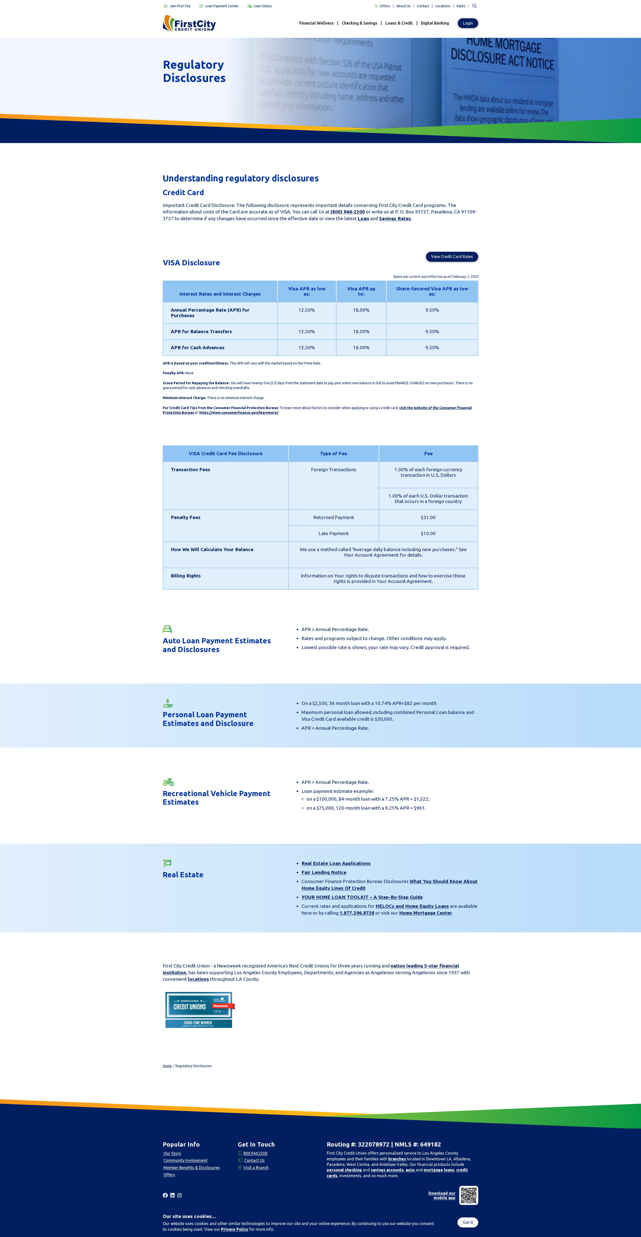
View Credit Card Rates (452, 256)
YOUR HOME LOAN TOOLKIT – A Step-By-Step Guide (362, 897)
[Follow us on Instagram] (179, 1195)
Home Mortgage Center (425, 913)
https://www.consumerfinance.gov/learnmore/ (238, 413)
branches (397, 1159)
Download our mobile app (441, 1195)
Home (167, 1066)
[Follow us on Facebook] (165, 1195)
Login (468, 23)
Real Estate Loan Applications (336, 863)
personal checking (344, 1170)
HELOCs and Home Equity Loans (412, 906)
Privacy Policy (234, 1229)
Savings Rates (395, 218)
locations (198, 979)
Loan (363, 218)
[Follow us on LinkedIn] (172, 1195)
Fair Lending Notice (323, 872)
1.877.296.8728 (357, 913)
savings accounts (387, 1170)
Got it (468, 1222)
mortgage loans (439, 1170)
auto (411, 1170)
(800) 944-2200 (348, 211)
